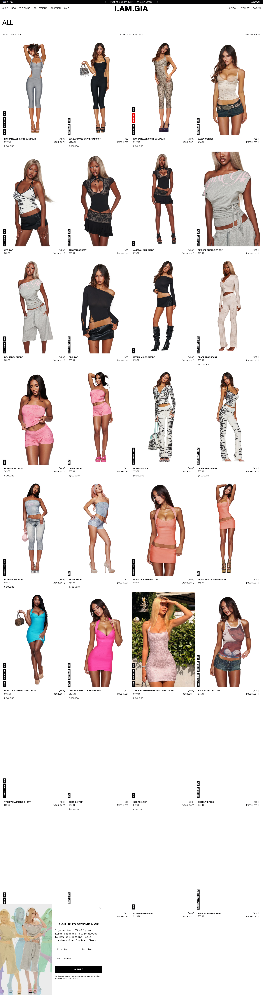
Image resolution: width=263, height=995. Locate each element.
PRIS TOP (73, 357)
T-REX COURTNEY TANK (209, 913)
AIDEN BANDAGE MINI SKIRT (212, 580)
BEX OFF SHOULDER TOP (210, 250)
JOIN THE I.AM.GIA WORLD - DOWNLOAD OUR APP (131, 2)
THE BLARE (24, 8)
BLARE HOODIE (140, 468)
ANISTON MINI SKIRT (143, 250)
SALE (66, 8)
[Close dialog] (100, 908)
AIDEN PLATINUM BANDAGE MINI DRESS (153, 691)
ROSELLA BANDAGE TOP (145, 580)
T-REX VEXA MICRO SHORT (17, 802)
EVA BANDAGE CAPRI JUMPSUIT (20, 139)
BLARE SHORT (76, 468)
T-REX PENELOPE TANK (209, 691)
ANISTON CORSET (77, 250)
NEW (13, 8)
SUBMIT (78, 969)
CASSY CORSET (205, 139)
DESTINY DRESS (206, 802)
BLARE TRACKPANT (207, 357)
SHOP (5, 8)
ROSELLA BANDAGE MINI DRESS (20, 691)
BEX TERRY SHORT (13, 357)
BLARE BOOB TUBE (13, 468)
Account (256, 2)
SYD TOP (8, 250)
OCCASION (56, 8)
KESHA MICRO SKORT (144, 357)
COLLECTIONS (40, 8)
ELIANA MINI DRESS (143, 913)
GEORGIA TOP (76, 802)
